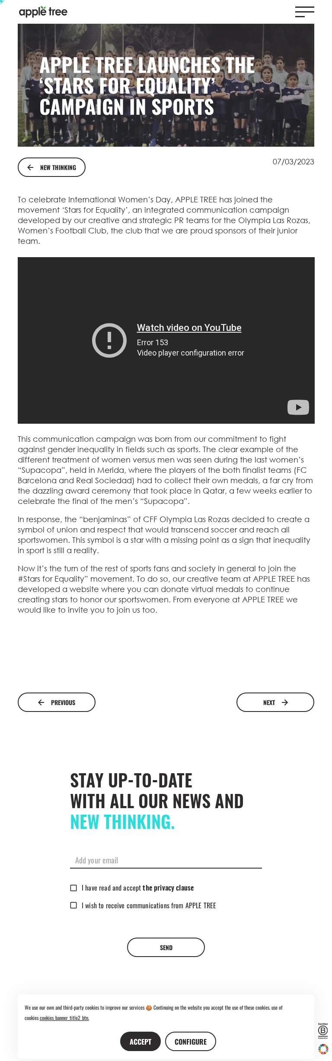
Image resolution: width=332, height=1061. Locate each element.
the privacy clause (168, 888)
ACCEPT (140, 1041)
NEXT (269, 702)
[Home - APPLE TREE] (43, 12)
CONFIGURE (191, 1041)
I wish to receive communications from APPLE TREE (149, 905)
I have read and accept (138, 887)
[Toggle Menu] (304, 11)
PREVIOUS (63, 702)
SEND (166, 947)
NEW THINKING (58, 167)
